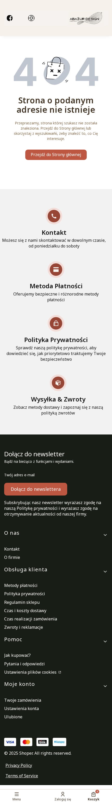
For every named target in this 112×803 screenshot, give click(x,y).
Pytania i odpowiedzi (24, 664)
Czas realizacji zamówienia (30, 619)
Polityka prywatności (24, 594)
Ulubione (13, 717)
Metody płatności (21, 585)
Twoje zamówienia (22, 700)
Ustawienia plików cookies (31, 672)
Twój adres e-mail (19, 474)
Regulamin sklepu (22, 602)
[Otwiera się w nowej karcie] (9, 17)
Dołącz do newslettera (36, 489)
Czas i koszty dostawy (25, 610)
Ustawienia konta (21, 708)
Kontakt (12, 549)
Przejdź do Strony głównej (56, 154)
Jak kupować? (17, 655)
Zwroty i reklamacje (23, 627)
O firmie (12, 557)
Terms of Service (21, 776)
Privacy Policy (18, 765)
